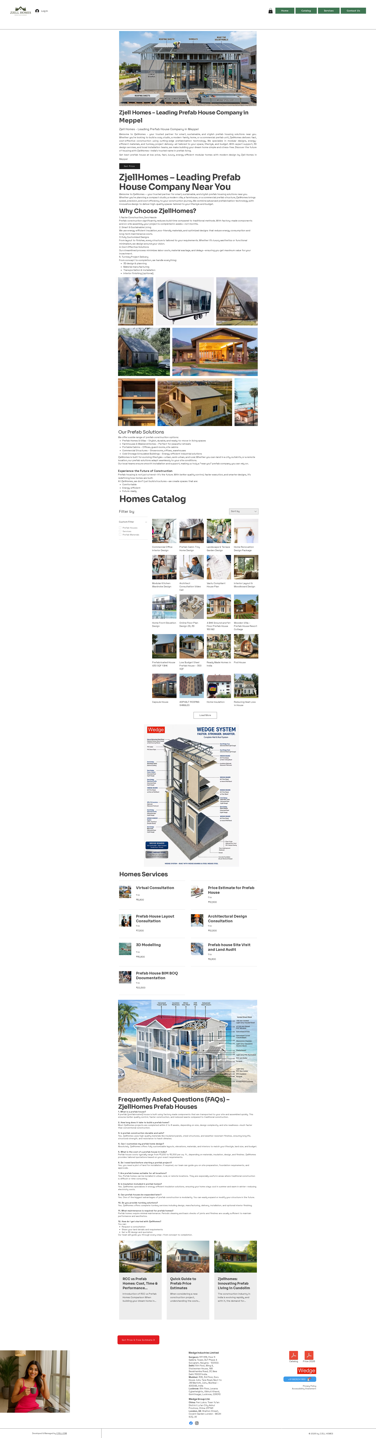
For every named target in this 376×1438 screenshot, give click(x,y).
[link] (160, 888)
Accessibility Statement (304, 1388)
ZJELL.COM (61, 1433)
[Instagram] (197, 1423)
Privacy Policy (309, 1386)
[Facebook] (191, 1423)
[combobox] (243, 511)
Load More (205, 715)
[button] (270, 10)
